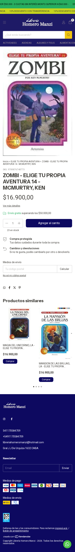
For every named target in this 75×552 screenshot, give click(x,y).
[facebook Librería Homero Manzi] (11, 419)
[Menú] (4, 22)
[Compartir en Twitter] (15, 287)
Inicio (5, 161)
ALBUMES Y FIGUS (46, 43)
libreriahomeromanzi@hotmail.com (23, 442)
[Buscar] (68, 35)
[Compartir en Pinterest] (19, 287)
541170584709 (11, 430)
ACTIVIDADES (10, 43)
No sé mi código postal (14, 275)
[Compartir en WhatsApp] (5, 287)
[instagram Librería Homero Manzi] (4, 419)
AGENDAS (26, 43)
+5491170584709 (13, 436)
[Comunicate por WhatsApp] (67, 544)
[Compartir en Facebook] (10, 287)
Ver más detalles (11, 206)
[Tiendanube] (17, 537)
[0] (70, 22)
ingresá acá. (61, 528)
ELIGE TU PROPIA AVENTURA (25, 161)
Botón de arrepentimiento (16, 531)
